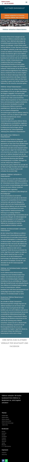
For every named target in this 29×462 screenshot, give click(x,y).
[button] (26, 2)
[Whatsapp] (6, 460)
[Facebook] (3, 460)
